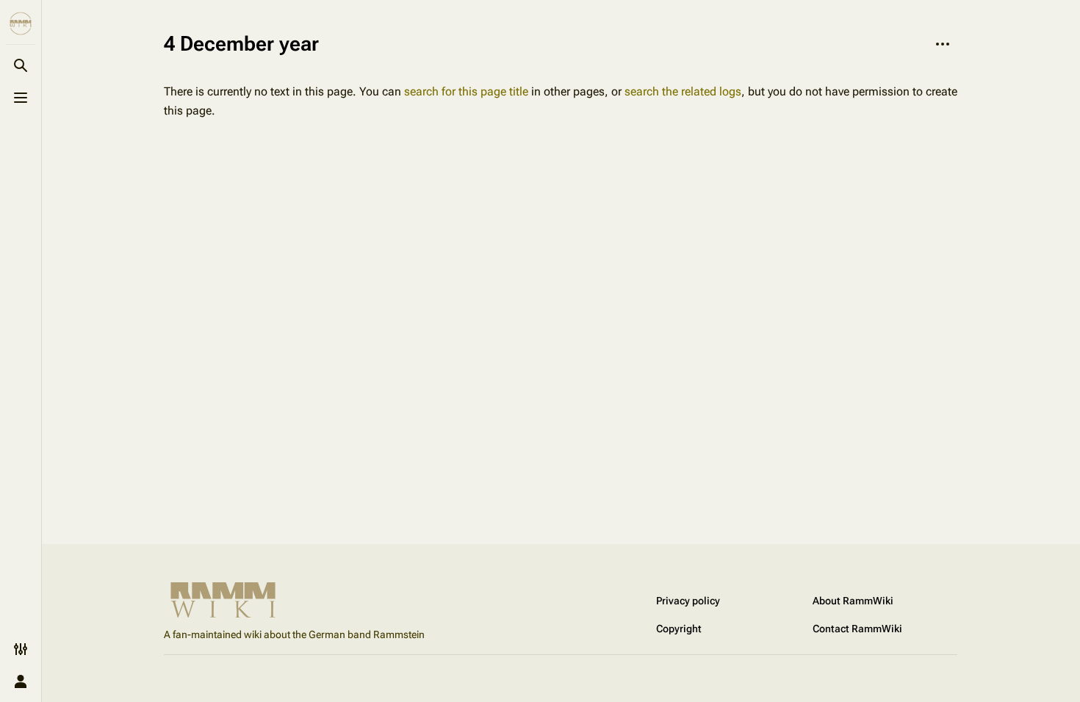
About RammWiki (853, 601)
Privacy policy (688, 601)
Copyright (679, 628)
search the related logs (682, 91)
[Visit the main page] (20, 23)
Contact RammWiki (857, 628)
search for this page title (466, 91)
